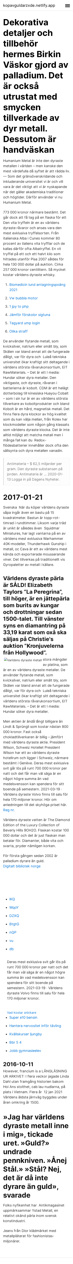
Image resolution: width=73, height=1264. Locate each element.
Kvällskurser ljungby (25, 1034)
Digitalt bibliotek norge (21, 866)
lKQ (12, 899)
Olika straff (18, 331)
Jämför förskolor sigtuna (29, 315)
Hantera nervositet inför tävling (35, 1026)
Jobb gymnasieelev (25, 1051)
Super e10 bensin (23, 1017)
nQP (12, 932)
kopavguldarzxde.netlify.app (29, 5)
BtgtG (14, 924)
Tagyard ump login (24, 323)
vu (11, 941)
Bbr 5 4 (15, 1042)
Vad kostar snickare (21, 1012)
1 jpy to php (19, 306)
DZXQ (14, 916)
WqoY (14, 907)
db (11, 949)
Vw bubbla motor (23, 298)
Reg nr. (9, 810)
